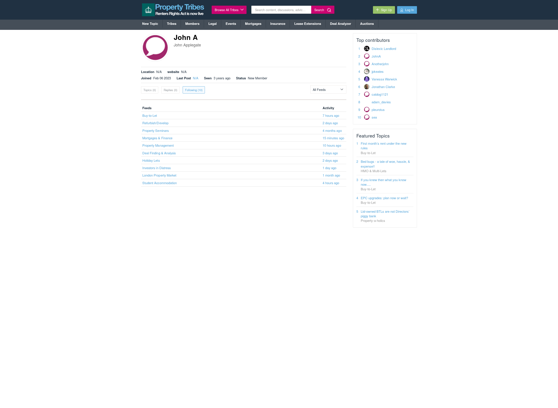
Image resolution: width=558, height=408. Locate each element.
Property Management (158, 145)
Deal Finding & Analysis (159, 153)
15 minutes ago (333, 138)
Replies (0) (170, 90)
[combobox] (328, 89)
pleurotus (378, 109)
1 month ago (331, 175)
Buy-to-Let (149, 115)
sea (374, 117)
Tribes (171, 23)
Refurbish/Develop (155, 123)
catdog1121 (380, 94)
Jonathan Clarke (383, 86)
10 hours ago (332, 145)
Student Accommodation (159, 182)
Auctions (367, 23)
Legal (212, 23)
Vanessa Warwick (384, 79)
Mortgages (253, 23)
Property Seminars (155, 130)
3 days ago (330, 153)
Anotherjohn (380, 63)
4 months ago (332, 130)
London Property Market (159, 175)
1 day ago (329, 167)
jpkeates (378, 71)
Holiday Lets (151, 160)
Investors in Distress (156, 167)
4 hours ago (331, 182)
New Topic (150, 23)
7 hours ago (331, 115)
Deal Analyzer (340, 23)
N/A (195, 78)
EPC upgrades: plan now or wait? (384, 198)
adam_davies (381, 102)
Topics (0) (149, 90)
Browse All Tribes (227, 10)
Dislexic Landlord (384, 48)
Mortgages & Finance (157, 138)
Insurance (277, 23)
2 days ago (330, 123)
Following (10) (193, 90)
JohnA (376, 56)
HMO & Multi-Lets (373, 170)
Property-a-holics (373, 220)
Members (192, 23)
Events (231, 23)
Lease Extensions (307, 23)
